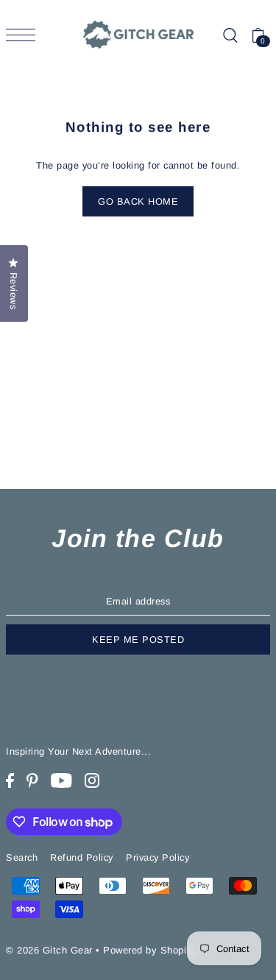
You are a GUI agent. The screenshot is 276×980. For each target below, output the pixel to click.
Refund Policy (81, 857)
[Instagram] (92, 781)
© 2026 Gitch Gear (49, 950)
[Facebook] (10, 781)
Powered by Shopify (149, 950)
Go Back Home (138, 201)
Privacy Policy (157, 857)
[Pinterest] (32, 781)
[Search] (229, 34)
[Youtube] (61, 781)
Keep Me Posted (138, 639)
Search (22, 857)
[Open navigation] (24, 35)
